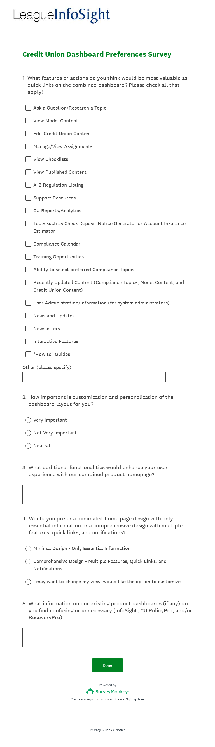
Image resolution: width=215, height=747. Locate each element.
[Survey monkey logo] (108, 691)
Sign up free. (135, 699)
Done (107, 665)
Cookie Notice (115, 730)
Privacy (95, 730)
